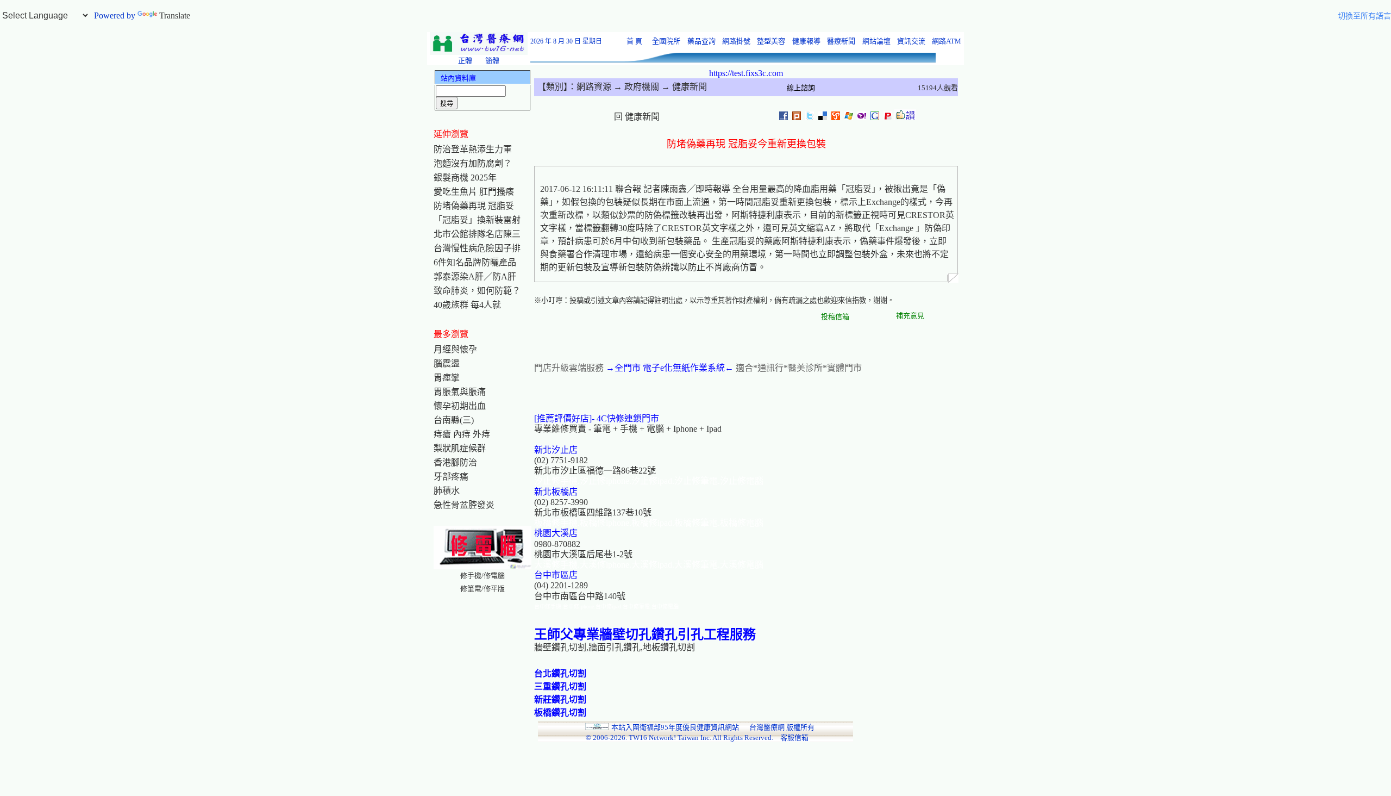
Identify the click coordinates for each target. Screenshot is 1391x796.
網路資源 (594, 86)
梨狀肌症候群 (460, 448)
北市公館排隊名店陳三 (477, 234)
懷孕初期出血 (460, 406)
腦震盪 (447, 363)
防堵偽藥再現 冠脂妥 (474, 205)
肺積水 (447, 490)
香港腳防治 (455, 462)
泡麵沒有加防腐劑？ (473, 163)
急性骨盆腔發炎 (464, 504)
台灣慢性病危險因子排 (477, 248)
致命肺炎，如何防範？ (477, 290)
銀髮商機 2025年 (465, 177)
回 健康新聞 (637, 116)
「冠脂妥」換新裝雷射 (477, 220)
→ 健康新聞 (683, 86)
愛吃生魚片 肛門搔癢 (474, 191)
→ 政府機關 (635, 86)
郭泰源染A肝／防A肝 (475, 276)
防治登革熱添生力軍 (473, 149)
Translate (174, 15)
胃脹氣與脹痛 (460, 391)
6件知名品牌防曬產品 (475, 262)
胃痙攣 (447, 377)
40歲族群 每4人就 (467, 304)
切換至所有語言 (1364, 16)
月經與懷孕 (455, 349)
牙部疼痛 (451, 476)
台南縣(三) (454, 420)
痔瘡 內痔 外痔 (462, 434)
